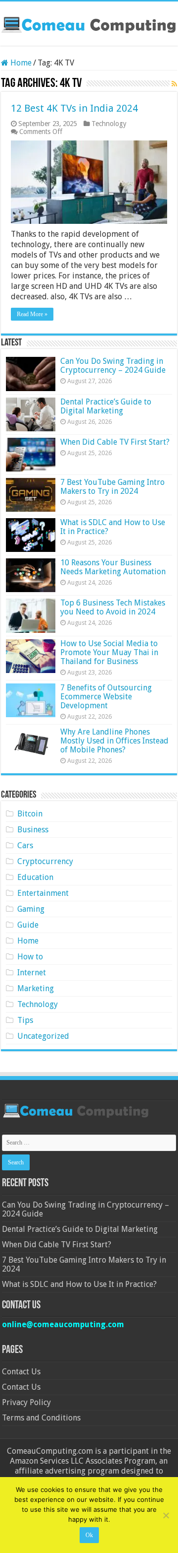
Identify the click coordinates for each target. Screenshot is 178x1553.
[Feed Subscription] (174, 84)
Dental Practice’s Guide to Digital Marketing (105, 406)
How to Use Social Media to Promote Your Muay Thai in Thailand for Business (109, 652)
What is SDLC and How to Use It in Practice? (112, 527)
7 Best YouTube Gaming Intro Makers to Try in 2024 (112, 486)
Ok (89, 1535)
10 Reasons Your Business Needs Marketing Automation (113, 567)
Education (35, 877)
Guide (28, 925)
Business (32, 829)
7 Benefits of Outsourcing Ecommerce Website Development (106, 696)
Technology (109, 124)
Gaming (30, 909)
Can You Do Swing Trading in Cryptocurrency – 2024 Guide (113, 365)
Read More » (32, 314)
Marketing (35, 988)
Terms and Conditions (41, 1417)
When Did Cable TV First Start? (115, 442)
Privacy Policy (26, 1402)
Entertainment (43, 893)
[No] (166, 1515)
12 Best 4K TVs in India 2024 (74, 108)
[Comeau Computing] (89, 23)
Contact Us (21, 1371)
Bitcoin (30, 813)
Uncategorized (43, 1036)
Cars (25, 845)
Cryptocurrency (45, 861)
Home (20, 63)
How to (30, 956)
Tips (25, 1020)
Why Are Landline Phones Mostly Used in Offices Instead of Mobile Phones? (114, 740)
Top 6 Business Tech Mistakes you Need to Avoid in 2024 (112, 607)
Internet (31, 972)
